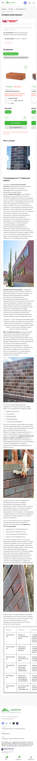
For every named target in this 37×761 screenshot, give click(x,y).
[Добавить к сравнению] (25, 67)
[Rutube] (17, 723)
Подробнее (8, 42)
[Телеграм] (10, 723)
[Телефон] (29, 3)
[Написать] (25, 3)
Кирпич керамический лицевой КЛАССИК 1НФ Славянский (15, 94)
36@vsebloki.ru (5, 733)
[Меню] (3, 2)
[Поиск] (34, 3)
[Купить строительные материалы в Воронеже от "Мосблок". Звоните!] (11, 711)
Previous (6, 158)
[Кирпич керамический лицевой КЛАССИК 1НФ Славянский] (16, 76)
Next (31, 158)
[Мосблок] (11, 3)
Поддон (8, 112)
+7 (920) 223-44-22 (7, 728)
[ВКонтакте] (6, 723)
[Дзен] (13, 723)
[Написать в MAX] (2, 723)
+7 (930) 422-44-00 (19, 728)
